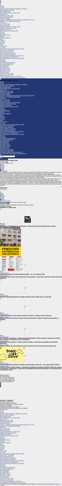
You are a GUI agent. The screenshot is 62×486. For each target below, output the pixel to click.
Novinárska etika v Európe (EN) (10, 13)
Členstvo (3, 22)
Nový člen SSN (4, 25)
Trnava (2, 43)
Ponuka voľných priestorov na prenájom (13, 77)
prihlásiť (31, 205)
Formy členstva (5, 24)
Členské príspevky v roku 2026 (10, 26)
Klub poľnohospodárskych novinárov (12, 55)
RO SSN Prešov (5, 68)
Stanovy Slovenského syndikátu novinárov (13, 8)
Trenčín (2, 42)
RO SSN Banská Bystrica (8, 62)
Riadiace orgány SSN (6, 15)
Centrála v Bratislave (6, 64)
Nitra (1, 39)
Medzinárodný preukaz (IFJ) (9, 31)
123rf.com (57, 484)
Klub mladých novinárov (8, 53)
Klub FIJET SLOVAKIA (7, 50)
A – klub (2, 47)
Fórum (2, 32)
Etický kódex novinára (7, 10)
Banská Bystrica (5, 35)
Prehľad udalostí (5, 37)
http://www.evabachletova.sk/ (45, 173)
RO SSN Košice (5, 65)
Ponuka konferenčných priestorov (11, 76)
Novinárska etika (5, 11)
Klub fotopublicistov (6, 51)
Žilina (1, 44)
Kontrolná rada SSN (6, 17)
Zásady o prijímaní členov (8, 28)
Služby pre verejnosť (6, 73)
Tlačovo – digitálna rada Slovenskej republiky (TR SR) (17, 19)
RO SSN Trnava (5, 71)
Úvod (1, 6)
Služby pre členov (6, 29)
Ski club (2, 60)
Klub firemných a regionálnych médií (12, 48)
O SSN (2, 7)
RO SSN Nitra (4, 66)
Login (24, 202)
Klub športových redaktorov (9, 57)
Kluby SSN (3, 14)
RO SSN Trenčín (5, 69)
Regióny (2, 33)
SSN (5, 162)
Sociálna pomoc (5, 18)
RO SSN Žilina (4, 72)
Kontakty (3, 61)
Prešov (2, 40)
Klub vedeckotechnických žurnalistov (12, 58)
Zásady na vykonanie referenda (10, 21)
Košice (2, 36)
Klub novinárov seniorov (8, 54)
